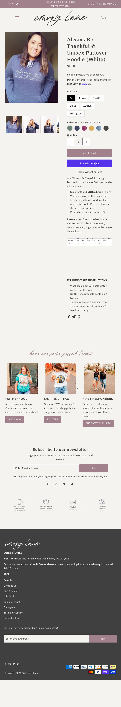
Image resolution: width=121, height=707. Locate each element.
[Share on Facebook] (69, 317)
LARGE (73, 105)
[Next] (17, 36)
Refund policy (11, 618)
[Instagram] (9, 4)
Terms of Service (13, 612)
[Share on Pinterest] (79, 317)
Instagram (10, 607)
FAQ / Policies (11, 591)
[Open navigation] (17, 18)
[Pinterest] (13, 4)
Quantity (72, 135)
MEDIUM (97, 97)
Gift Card (9, 596)
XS (71, 97)
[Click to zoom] (53, 36)
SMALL (82, 97)
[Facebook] (5, 4)
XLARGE (87, 105)
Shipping (72, 74)
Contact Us (10, 585)
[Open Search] (88, 4)
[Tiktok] (17, 4)
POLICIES (52, 419)
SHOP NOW (15, 419)
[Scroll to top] (115, 701)
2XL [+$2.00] (76, 113)
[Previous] (10, 36)
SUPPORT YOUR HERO (98, 423)
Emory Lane (32, 673)
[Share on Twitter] (74, 317)
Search (8, 580)
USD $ (99, 4)
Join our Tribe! (12, 601)
